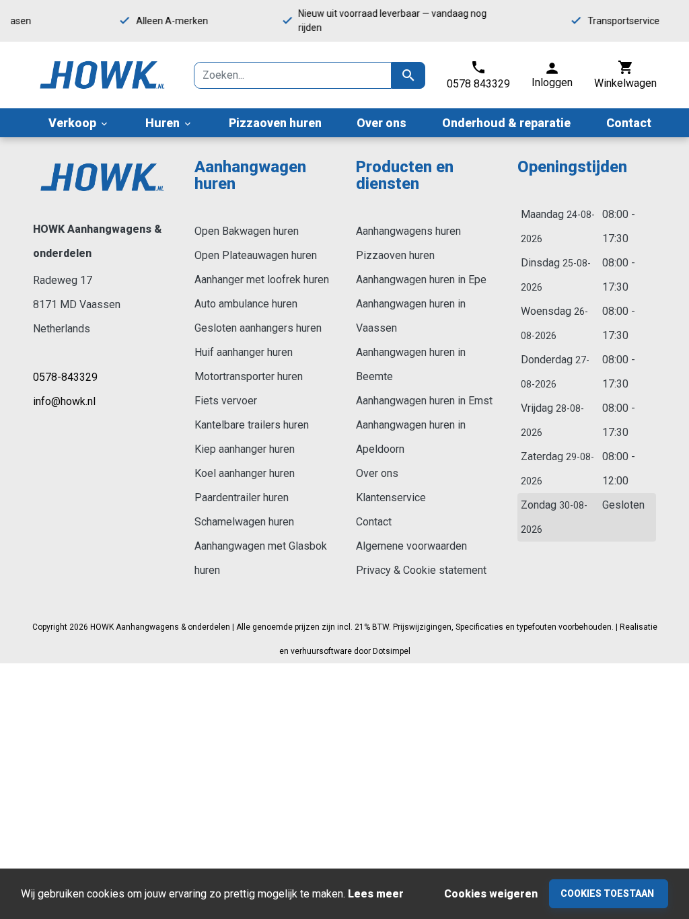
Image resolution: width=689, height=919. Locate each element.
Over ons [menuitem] (381, 123)
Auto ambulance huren (245, 303)
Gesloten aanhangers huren (258, 328)
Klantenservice (391, 497)
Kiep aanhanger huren (244, 449)
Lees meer (376, 893)
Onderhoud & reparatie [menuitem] (506, 123)
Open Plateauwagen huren (255, 255)
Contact (374, 521)
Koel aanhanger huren (244, 473)
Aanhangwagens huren (408, 231)
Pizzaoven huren (395, 255)
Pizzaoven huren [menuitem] (275, 123)
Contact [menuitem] (628, 123)
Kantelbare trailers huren (251, 424)
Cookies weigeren (491, 893)
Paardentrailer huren (241, 497)
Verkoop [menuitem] (79, 123)
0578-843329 (65, 377)
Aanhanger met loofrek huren (261, 279)
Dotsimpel (391, 651)
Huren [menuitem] (169, 123)
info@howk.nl (64, 401)
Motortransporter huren (248, 376)
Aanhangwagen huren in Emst (424, 400)
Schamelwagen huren (244, 521)
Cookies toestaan (607, 893)
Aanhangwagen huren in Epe (421, 279)
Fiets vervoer (225, 400)
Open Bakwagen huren (246, 231)
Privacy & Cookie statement (421, 570)
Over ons (377, 473)
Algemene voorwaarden (411, 546)
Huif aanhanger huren (243, 352)
